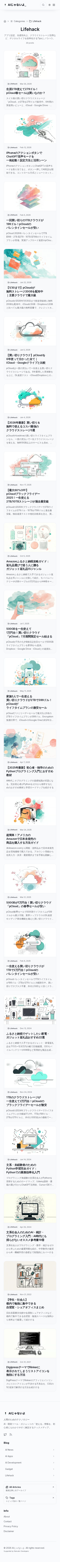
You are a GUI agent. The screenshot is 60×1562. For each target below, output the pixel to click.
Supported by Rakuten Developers (16, 1551)
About (7, 1516)
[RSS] (10, 1434)
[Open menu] (53, 4)
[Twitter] (5, 1434)
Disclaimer (9, 1531)
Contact (8, 1521)
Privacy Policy (11, 1526)
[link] (35, 21)
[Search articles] (43, 5)
